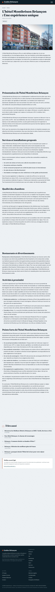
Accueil (3, 7)
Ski (29, 556)
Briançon (31, 551)
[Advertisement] (24, 77)
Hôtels (8, 7)
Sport (30, 562)
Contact (4, 579)
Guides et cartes (6, 575)
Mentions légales (33, 573)
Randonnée (31, 558)
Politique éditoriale (6, 577)
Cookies (30, 577)
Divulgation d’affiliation (34, 579)
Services (31, 565)
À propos (4, 573)
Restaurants (31, 567)
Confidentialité (32, 575)
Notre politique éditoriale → (10, 466)
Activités (31, 560)
